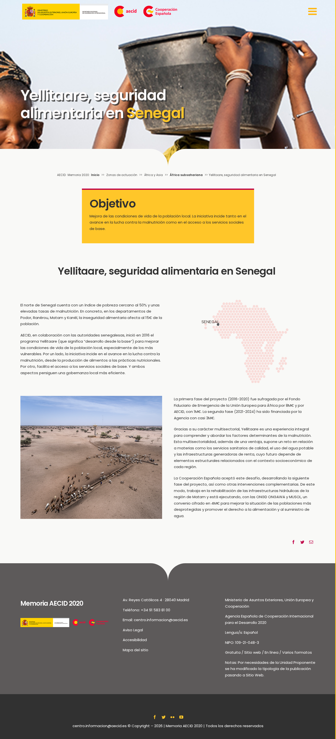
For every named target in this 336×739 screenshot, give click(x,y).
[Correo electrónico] (311, 542)
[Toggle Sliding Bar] (313, 11)
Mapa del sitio (135, 649)
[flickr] (172, 717)
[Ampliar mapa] (244, 296)
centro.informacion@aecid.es (161, 619)
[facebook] (155, 717)
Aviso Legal (133, 630)
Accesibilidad (135, 639)
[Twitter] (302, 542)
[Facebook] (293, 542)
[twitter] (164, 717)
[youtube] (181, 717)
